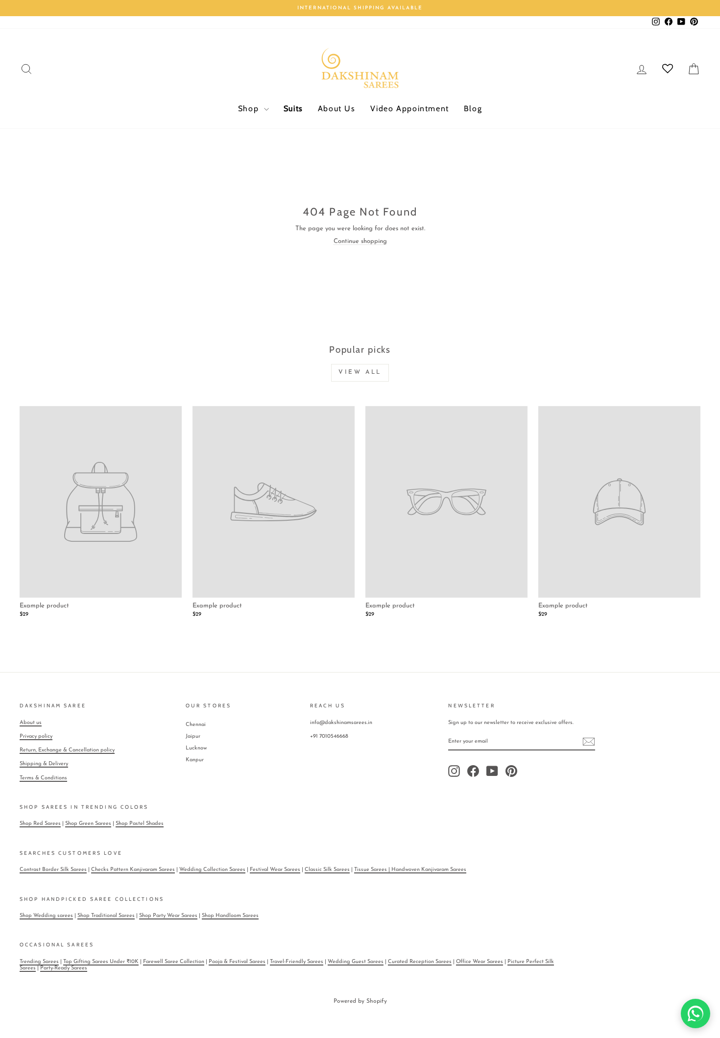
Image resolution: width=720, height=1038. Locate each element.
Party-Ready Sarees (63, 968)
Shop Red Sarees (40, 823)
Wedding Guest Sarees (356, 962)
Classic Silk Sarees (327, 869)
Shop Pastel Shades (140, 823)
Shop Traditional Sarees (106, 915)
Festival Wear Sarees (275, 869)
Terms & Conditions (43, 778)
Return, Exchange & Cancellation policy (67, 750)
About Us (337, 108)
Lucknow (196, 748)
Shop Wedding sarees (46, 915)
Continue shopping (360, 241)
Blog (473, 108)
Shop (250, 108)
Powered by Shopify (360, 1001)
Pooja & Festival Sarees (237, 962)
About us (31, 722)
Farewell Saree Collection (173, 962)
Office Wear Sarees (479, 962)
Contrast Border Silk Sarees (53, 869)
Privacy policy (36, 736)
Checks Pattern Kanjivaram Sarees (133, 869)
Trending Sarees (39, 962)
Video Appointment (409, 108)
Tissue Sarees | (372, 869)
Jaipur (193, 736)
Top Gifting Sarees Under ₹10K (101, 962)
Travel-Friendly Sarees (296, 962)
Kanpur (195, 760)
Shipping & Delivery (44, 764)
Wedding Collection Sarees (212, 869)
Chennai (196, 724)
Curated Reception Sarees (420, 962)
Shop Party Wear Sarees (168, 915)
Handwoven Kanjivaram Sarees (428, 869)
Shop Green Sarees (88, 823)
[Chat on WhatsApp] (695, 1013)
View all (360, 372)
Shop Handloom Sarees (230, 915)
